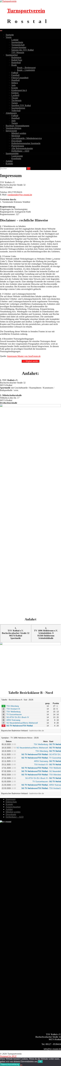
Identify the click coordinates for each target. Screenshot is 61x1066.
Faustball (15, 75)
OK (40, 1062)
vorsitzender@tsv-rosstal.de (19, 194)
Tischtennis (16, 100)
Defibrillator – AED (20, 151)
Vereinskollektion (13, 128)
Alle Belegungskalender (22, 148)
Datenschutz (11, 802)
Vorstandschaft (18, 45)
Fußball (14, 72)
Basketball (16, 62)
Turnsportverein (26, 10)
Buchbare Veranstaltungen (17, 125)
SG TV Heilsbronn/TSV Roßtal (19, 726)
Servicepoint (11, 130)
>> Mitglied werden (30, 361)
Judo (13, 85)
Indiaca (14, 83)
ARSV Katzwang (13, 720)
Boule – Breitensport (26, 67)
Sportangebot (12, 55)
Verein (8, 37)
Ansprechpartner (18, 47)
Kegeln (14, 88)
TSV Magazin (17, 52)
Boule (14, 65)
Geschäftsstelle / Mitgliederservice (26, 138)
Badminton (16, 57)
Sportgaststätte (12, 153)
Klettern (15, 93)
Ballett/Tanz (16, 60)
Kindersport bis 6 (19, 90)
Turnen (14, 103)
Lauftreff (15, 95)
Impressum (10, 799)
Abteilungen (11, 113)
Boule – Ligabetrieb (26, 70)
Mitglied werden (18, 133)
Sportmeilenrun (18, 108)
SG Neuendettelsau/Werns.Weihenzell (22, 723)
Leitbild (14, 40)
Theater (14, 98)
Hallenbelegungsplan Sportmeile (25, 143)
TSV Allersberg (12, 706)
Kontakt (9, 163)
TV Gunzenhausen (14, 714)
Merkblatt (15, 136)
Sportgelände (17, 42)
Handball (15, 80)
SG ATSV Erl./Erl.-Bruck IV (17, 717)
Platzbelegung (17, 146)
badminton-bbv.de (36, 731)
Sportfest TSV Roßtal (21, 105)
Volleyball (15, 110)
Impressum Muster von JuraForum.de (24, 356)
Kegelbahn (16, 158)
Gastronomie (17, 156)
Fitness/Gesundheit (19, 77)
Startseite (10, 35)
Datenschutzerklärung (10, 1064)
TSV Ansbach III (13, 709)
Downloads (16, 141)
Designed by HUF (8, 1056)
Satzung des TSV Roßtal (22, 50)
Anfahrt (9, 161)
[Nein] (21, 1065)
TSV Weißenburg (13, 712)
